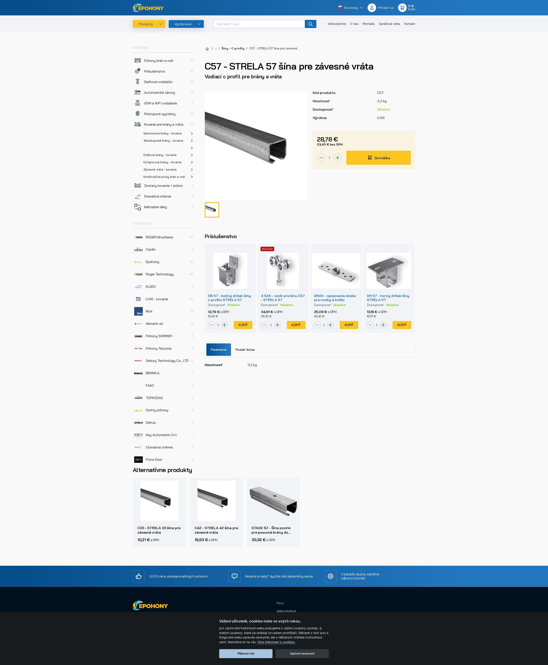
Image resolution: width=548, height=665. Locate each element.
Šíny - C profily (233, 48)
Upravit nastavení (302, 653)
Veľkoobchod (337, 24)
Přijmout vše (246, 653)
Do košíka (382, 158)
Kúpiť (243, 325)
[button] (350, 7)
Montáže (369, 24)
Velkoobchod (286, 611)
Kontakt (409, 24)
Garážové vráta (389, 24)
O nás (354, 24)
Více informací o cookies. (276, 642)
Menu (280, 603)
